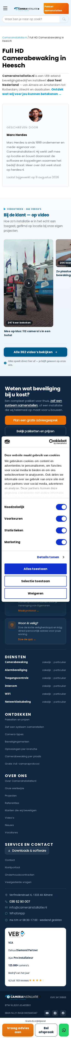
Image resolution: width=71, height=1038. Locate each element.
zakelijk (46, 662)
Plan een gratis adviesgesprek (35, 420)
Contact (10, 860)
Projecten (11, 795)
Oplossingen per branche (21, 749)
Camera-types (14, 734)
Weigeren (35, 593)
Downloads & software (29, 850)
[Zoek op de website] (64, 19)
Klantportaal (12, 867)
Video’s (9, 818)
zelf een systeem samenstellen (33, 403)
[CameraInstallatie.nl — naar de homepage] (26, 9)
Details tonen (48, 557)
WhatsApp (17, 913)
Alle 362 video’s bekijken (33, 352)
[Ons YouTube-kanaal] (47, 1013)
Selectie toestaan (35, 581)
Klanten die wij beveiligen (21, 810)
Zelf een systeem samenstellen (24, 727)
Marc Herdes (17, 135)
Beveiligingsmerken (17, 741)
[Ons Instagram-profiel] (55, 1013)
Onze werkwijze (14, 788)
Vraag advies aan (18, 1030)
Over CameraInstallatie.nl (20, 781)
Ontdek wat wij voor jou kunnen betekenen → (32, 91)
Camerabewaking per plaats (23, 756)
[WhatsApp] (64, 1030)
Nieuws (9, 825)
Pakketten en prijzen (17, 719)
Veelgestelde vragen (18, 882)
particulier (60, 662)
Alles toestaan (35, 569)
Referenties (12, 803)
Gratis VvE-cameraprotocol (22, 764)
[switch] (61, 519)
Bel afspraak (46, 1030)
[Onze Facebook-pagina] (63, 1013)
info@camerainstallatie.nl (28, 907)
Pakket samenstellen (53, 8)
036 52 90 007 (19, 902)
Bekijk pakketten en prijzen (35, 431)
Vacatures (11, 832)
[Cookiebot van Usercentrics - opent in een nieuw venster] (50, 441)
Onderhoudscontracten (19, 875)
